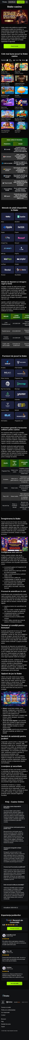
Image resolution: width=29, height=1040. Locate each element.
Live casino (10, 60)
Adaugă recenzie (14, 928)
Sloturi (23, 60)
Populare (3, 60)
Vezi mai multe (14, 983)
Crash (17, 60)
